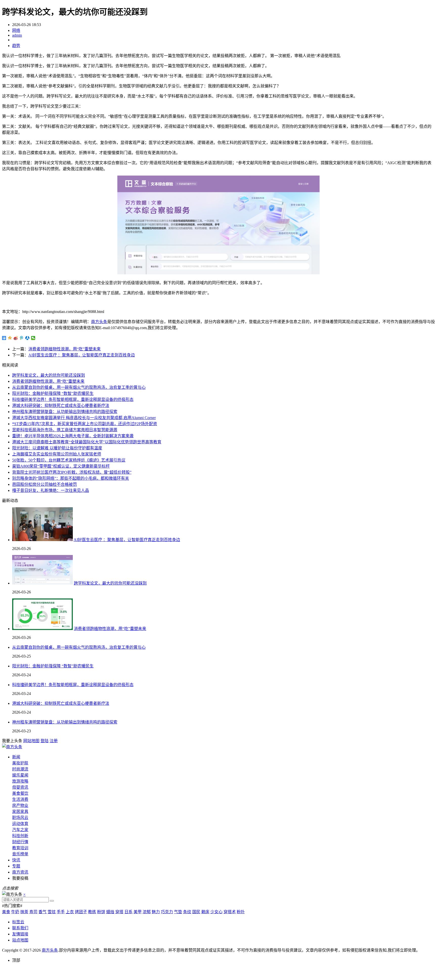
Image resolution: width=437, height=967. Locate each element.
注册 (54, 741)
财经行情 (20, 842)
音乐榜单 (20, 854)
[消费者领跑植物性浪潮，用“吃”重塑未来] (42, 628)
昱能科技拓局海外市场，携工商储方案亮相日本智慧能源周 (64, 430)
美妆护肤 (20, 763)
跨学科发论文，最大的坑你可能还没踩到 (48, 375)
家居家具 (20, 811)
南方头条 (99, 322)
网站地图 (31, 741)
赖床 (205, 912)
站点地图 (20, 940)
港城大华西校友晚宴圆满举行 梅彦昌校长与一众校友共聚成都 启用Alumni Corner (84, 418)
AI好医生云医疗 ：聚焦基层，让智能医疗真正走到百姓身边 (81, 355)
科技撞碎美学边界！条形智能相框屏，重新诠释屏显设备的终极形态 (73, 399)
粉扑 (241, 912)
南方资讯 (20, 872)
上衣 (70, 912)
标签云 (18, 922)
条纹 (187, 912)
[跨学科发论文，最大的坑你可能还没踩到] (42, 583)
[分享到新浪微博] (16, 338)
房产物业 (20, 805)
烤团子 (81, 912)
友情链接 (20, 934)
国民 (196, 912)
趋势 (16, 45)
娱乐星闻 (20, 775)
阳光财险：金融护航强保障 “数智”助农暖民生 (53, 393)
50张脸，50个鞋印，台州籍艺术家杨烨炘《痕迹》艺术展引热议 (68, 460)
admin (17, 35)
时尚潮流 (20, 769)
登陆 (44, 741)
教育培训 (20, 848)
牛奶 (15, 912)
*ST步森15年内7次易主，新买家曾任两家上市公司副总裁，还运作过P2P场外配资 (84, 424)
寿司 (33, 912)
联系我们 (20, 928)
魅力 (156, 912)
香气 (42, 912)
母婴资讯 (20, 787)
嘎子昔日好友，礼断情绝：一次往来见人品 (50, 490)
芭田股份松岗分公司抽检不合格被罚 (44, 484)
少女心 (216, 912)
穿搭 (119, 912)
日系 (128, 912)
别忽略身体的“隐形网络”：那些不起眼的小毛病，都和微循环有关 (70, 478)
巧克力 (167, 912)
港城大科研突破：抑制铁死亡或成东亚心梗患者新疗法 (60, 405)
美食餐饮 (20, 793)
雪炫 (52, 912)
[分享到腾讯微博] (21, 338)
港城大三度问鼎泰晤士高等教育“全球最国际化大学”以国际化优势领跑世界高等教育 (86, 442)
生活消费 (20, 799)
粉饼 (101, 912)
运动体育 (20, 823)
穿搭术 (230, 912)
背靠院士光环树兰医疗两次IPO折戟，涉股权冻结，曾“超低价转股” (72, 472)
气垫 (178, 912)
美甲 (138, 912)
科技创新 (20, 836)
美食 (6, 912)
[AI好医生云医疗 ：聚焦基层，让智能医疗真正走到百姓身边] (42, 540)
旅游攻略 (20, 781)
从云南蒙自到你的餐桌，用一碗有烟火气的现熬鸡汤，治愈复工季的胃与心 (79, 387)
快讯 (16, 860)
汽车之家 (20, 830)
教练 (92, 912)
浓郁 (147, 912)
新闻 (16, 757)
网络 (16, 30)
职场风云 (20, 817)
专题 (16, 866)
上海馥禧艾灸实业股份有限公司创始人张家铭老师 (56, 454)
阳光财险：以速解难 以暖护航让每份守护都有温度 (57, 448)
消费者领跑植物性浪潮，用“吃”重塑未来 (64, 349)
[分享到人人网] (27, 338)
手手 (61, 912)
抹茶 (24, 912)
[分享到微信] (33, 338)
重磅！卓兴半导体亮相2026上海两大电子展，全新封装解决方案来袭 (73, 436)
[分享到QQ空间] (10, 338)
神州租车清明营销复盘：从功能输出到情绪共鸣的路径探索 (64, 411)
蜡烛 (110, 912)
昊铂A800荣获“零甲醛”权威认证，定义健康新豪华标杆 (61, 466)
